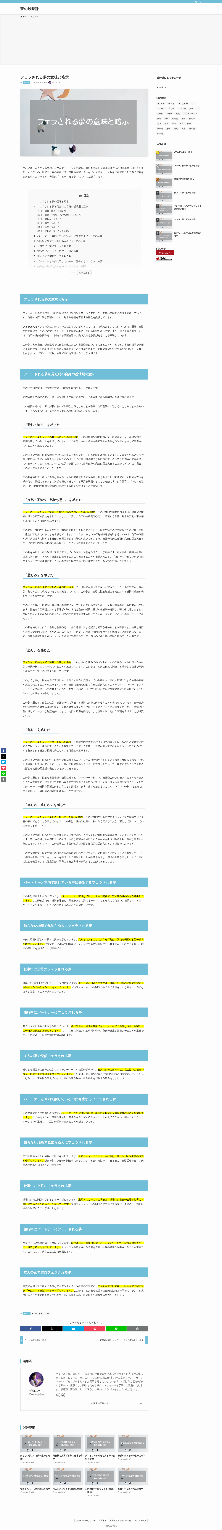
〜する (171, 103)
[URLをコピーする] (137, 1328)
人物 (191, 108)
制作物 (169, 113)
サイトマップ (140, 1520)
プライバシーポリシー (86, 1520)
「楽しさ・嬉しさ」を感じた (56, 231)
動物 (178, 113)
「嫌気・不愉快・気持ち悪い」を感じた (62, 215)
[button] (30, 1328)
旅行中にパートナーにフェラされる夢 (57, 251)
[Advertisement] (111, 41)
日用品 (192, 118)
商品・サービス (190, 113)
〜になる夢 (183, 103)
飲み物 (160, 133)
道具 (176, 128)
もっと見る (84, 272)
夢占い (26, 82)
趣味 (168, 128)
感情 (183, 118)
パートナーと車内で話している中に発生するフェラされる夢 (70, 236)
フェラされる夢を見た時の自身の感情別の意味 (62, 206)
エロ (47, 1314)
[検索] (200, 1)
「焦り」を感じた (51, 227)
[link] (58, 1395)
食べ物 (192, 128)
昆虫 (159, 123)
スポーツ (161, 108)
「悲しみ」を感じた (52, 219)
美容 (181, 123)
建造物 (175, 118)
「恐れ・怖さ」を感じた (54, 210)
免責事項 (102, 1520)
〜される (39, 1314)
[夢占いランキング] (164, 260)
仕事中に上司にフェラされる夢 (54, 246)
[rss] (196, 1)
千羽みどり (36, 1390)
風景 (183, 128)
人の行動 (182, 108)
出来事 (160, 113)
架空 (174, 123)
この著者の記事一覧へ (100, 1403)
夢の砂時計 (29, 9)
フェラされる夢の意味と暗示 (53, 201)
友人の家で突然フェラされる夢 (54, 256)
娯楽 (159, 118)
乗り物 (171, 108)
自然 (189, 123)
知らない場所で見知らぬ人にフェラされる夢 (61, 241)
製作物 (160, 128)
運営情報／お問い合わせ (120, 1520)
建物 (166, 118)
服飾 (166, 123)
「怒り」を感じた (51, 223)
